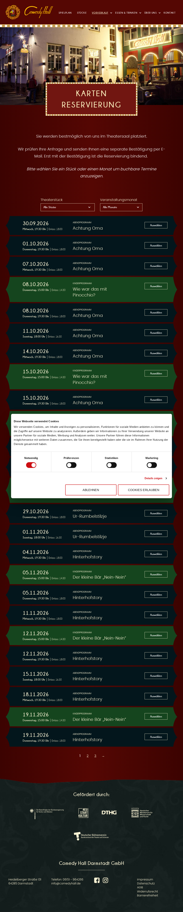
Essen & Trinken (126, 12)
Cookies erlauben (143, 490)
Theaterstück (52, 200)
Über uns (150, 12)
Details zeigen (153, 478)
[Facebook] (97, 881)
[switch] (71, 465)
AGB (140, 887)
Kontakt (169, 12)
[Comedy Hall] (38, 12)
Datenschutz (146, 883)
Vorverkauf (100, 12)
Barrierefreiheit (147, 895)
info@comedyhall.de (66, 883)
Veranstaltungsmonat (118, 200)
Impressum (145, 879)
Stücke (82, 12)
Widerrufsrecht (147, 891)
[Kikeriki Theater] (13, 12)
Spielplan (65, 12)
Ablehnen (91, 490)
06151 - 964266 (73, 879)
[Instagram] (105, 881)
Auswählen (156, 225)
